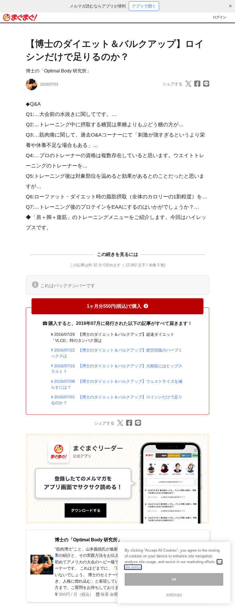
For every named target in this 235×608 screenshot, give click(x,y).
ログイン (219, 17)
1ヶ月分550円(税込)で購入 (114, 306)
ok (174, 579)
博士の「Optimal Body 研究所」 (58, 70)
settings (174, 594)
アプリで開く (144, 6)
